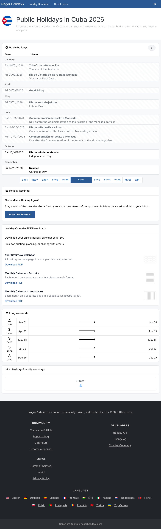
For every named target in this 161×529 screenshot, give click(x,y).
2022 (35, 180)
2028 (107, 180)
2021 (25, 180)
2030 (128, 180)
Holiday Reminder (39, 4)
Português (61, 505)
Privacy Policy (41, 478)
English (16, 497)
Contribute (41, 442)
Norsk (147, 497)
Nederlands (128, 497)
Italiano (107, 497)
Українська (121, 505)
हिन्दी (90, 497)
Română (82, 505)
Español (54, 497)
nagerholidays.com (91, 523)
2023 (45, 180)
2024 (55, 180)
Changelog (120, 439)
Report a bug (41, 436)
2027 (97, 180)
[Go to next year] (151, 48)
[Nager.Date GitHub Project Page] (155, 4)
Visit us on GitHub (41, 430)
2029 (117, 180)
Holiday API (120, 432)
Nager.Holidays (12, 4)
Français (74, 497)
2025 (65, 180)
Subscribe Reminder (19, 214)
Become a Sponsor (41, 449)
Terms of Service (41, 465)
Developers (61, 4)
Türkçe (100, 505)
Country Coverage (120, 445)
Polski (41, 505)
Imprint (41, 472)
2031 (138, 180)
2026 (81, 180)
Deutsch (35, 497)
